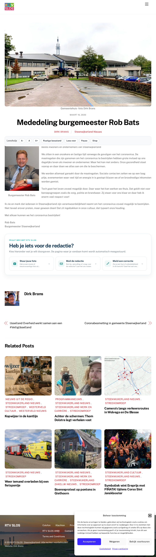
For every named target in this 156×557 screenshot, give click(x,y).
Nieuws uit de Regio (19, 399)
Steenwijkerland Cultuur (123, 472)
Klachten (60, 525)
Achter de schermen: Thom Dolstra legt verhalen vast (74, 418)
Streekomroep (15, 407)
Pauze (84, 140)
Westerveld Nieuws (32, 410)
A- (22, 140)
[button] (149, 515)
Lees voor (71, 140)
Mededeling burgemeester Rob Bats (78, 122)
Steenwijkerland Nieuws (88, 131)
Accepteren (89, 541)
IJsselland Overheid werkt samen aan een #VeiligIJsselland (36, 325)
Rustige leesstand (52, 140)
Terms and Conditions (54, 536)
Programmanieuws (68, 399)
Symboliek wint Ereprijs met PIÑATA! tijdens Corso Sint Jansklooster (124, 489)
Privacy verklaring (120, 549)
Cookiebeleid (105, 549)
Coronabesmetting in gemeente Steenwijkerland (115, 323)
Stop (94, 140)
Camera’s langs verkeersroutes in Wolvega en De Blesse (126, 410)
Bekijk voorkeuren (139, 541)
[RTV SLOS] (9, 9)
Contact (69, 531)
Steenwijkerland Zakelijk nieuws (74, 482)
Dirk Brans (61, 131)
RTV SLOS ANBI (51, 531)
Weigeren (114, 541)
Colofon (46, 525)
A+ (36, 140)
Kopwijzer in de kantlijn (21, 416)
